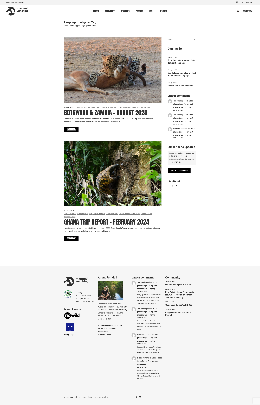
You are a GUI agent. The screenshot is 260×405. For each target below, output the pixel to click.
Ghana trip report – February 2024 (106, 222)
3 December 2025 (69, 107)
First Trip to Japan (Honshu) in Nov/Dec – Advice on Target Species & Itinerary (179, 295)
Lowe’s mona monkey (125, 214)
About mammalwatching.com (110, 325)
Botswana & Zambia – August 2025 (105, 112)
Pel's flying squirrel (146, 214)
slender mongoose (137, 107)
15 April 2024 (68, 211)
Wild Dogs (147, 107)
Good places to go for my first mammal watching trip (182, 74)
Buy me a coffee (104, 334)
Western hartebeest (69, 217)
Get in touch (103, 331)
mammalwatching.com (86, 397)
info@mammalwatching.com (15, 2)
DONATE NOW (247, 11)
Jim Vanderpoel (179, 101)
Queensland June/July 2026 (178, 305)
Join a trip (249, 2)
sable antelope (126, 107)
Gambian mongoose (70, 214)
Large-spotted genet (107, 107)
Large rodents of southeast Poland (178, 314)
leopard (116, 107)
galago (98, 107)
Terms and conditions (107, 328)
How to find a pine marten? (180, 85)
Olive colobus (136, 214)
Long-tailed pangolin (112, 214)
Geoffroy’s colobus (82, 214)
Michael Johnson (180, 128)
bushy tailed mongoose (83, 107)
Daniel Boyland (143, 358)
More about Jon (104, 319)
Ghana (91, 214)
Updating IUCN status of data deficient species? (181, 61)
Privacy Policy (102, 397)
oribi (120, 107)
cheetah (93, 107)
